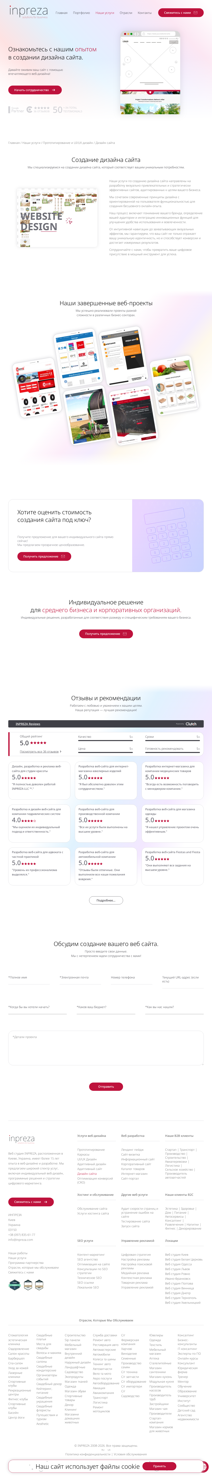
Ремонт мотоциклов (101, 1409)
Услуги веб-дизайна (91, 1136)
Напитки (193, 1224)
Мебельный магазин (73, 1347)
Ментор (183, 1381)
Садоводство (74, 1372)
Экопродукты (74, 1377)
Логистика (172, 1165)
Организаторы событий (46, 1377)
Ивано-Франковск (177, 1279)
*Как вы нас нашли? (159, 1007)
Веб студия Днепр (178, 1293)
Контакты (145, 13)
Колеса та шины (104, 1359)
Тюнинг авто (102, 1364)
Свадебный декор (49, 1384)
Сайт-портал (130, 1178)
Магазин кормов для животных (161, 1429)
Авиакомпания (103, 1393)
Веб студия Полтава (179, 1283)
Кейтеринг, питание (44, 1391)
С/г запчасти (130, 1377)
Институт (184, 1401)
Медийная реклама (135, 1273)
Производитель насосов (160, 1388)
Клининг (71, 1409)
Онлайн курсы (188, 1358)
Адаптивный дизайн (91, 1164)
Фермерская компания (130, 1342)
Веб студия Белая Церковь (184, 1259)
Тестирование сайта (135, 1221)
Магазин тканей (76, 1381)
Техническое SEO (89, 1278)
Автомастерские (104, 1350)
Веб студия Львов (177, 1269)
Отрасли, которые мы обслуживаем (33, 1267)
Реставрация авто (105, 1345)
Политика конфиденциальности (87, 1454)
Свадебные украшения (44, 1399)
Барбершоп (16, 1358)
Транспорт (187, 1150)
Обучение (185, 1386)
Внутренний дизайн (73, 1355)
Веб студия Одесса (178, 1264)
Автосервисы (174, 1216)
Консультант (186, 1363)
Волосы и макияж (48, 1353)
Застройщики (159, 1404)
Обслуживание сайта (92, 1208)
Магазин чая (158, 1409)
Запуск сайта (130, 1226)
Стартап (171, 1150)
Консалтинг (173, 1220)
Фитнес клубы (18, 1399)
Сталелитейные (160, 1363)
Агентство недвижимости (188, 1417)
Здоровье (187, 1208)
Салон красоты (18, 1353)
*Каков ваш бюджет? (91, 1007)
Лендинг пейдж (132, 1150)
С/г (123, 1335)
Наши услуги (105, 13)
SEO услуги (85, 1241)
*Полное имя (17, 977)
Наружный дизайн (78, 1362)
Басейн (13, 1413)
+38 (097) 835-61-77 (21, 1235)
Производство (175, 1154)
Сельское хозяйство (179, 1169)
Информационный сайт (138, 1159)
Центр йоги (16, 1417)
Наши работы (17, 1253)
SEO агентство (87, 1259)
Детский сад (186, 1410)
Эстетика (171, 1208)
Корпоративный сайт (136, 1164)
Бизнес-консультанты (187, 1342)
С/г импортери (131, 1386)
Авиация (99, 1388)
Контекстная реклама (136, 1278)
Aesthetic (42, 1424)
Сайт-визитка (130, 1154)
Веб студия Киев (176, 1255)
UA (109, 1449)
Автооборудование (106, 1383)
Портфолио (81, 13)
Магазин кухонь (160, 1377)
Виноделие (129, 1353)
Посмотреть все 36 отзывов (39, 751)
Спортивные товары (73, 1398)
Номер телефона (123, 977)
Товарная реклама (134, 1282)
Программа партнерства (26, 1263)
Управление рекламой (137, 1241)
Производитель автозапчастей (176, 1175)
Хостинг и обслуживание (95, 1195)
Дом (168, 1212)
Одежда (70, 1386)
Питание (180, 1212)
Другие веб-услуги (134, 1195)
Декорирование (190, 1228)
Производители (160, 1413)
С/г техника (129, 1372)
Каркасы (83, 1154)
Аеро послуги (102, 1378)
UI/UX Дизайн (87, 1159)
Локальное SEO (88, 1287)
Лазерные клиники (15, 1375)
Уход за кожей (18, 1368)
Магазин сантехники (157, 1370)
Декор (69, 1405)
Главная (61, 13)
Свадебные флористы (44, 1408)
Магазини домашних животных (72, 1418)
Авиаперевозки (176, 1161)
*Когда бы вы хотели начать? (29, 1007)
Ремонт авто (101, 1340)
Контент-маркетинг (91, 1255)
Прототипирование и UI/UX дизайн (68, 143)
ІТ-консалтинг (187, 1349)
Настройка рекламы (135, 1259)
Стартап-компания (156, 1420)
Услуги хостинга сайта (93, 1213)
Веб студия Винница (179, 1288)
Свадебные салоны (44, 1359)
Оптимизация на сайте (93, 1264)
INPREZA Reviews (28, 724)
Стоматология (18, 1335)
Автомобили (101, 1354)
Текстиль (155, 1345)
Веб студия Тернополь (180, 1298)
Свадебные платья (44, 1337)
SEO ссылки (85, 1282)
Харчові (126, 1349)
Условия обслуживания (130, 1454)
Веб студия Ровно (177, 1274)
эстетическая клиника (17, 1342)
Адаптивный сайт (89, 1169)
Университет (187, 1396)
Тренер (183, 1377)
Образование (187, 1391)
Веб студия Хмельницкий (183, 1303)
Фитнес (170, 1228)
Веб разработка (132, 1136)
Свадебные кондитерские (46, 1368)
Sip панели (72, 1340)
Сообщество (186, 1405)
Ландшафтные (75, 1367)
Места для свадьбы (43, 1346)
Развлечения (174, 1224)
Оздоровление (18, 1349)
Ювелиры (156, 1335)
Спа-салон (15, 1363)
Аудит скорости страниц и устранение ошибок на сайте (139, 1212)
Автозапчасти (102, 1369)
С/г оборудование (133, 1381)
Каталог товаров (133, 1169)
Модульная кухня (161, 1381)
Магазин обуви (75, 1391)
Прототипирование (91, 1150)
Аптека (154, 1358)
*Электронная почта (74, 977)
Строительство (175, 1158)
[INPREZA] (28, 11)
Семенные (128, 1358)
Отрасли (126, 13)
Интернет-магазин (134, 1174)
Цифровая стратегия (136, 1255)
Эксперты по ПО (189, 1353)
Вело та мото (102, 1374)
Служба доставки (105, 1335)
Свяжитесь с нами (21, 1272)
